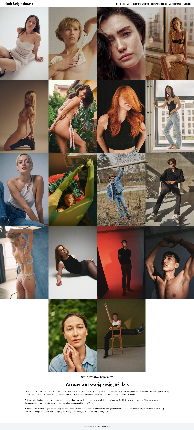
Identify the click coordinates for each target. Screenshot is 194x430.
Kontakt (187, 3)
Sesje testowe (122, 3)
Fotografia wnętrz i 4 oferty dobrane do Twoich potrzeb (156, 3)
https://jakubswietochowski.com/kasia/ (20, 10)
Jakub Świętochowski (18, 3)
